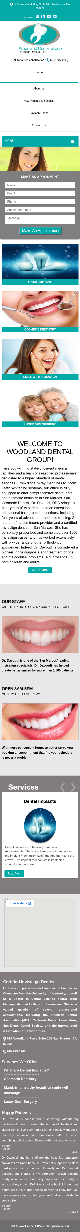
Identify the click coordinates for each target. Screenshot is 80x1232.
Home (39, 72)
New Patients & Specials (39, 100)
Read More (40, 570)
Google (6, 1148)
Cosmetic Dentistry (20, 1079)
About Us (39, 88)
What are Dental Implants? (26, 1070)
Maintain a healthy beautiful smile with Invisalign (36, 1090)
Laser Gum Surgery (20, 1102)
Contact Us (39, 125)
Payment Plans (38, 113)
